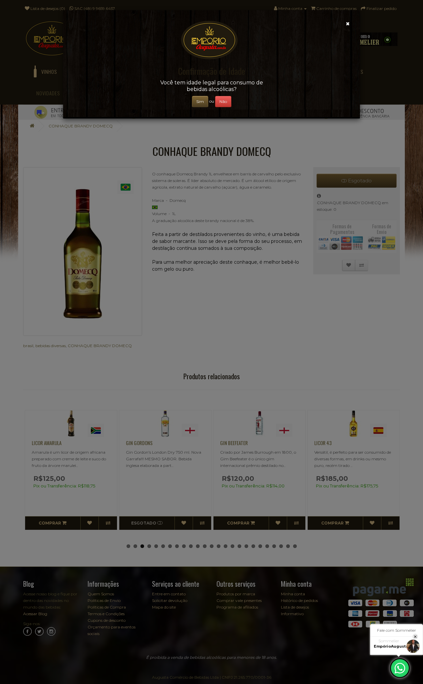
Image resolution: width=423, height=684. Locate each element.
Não (223, 101)
